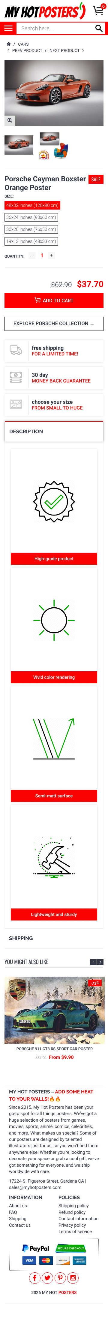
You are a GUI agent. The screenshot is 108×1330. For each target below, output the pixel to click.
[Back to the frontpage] (8, 44)
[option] (18, 145)
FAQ (13, 1212)
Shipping (17, 1218)
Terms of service (75, 1231)
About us (18, 1205)
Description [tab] (26, 431)
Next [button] (100, 962)
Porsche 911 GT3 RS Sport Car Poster (54, 1049)
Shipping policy (73, 1205)
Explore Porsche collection (52, 324)
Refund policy (72, 1212)
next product (66, 50)
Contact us (20, 1225)
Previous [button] (93, 962)
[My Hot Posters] (45, 11)
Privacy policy (72, 1225)
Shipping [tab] (21, 938)
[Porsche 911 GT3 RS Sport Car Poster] (54, 1010)
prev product (28, 50)
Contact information (78, 1218)
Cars (23, 44)
